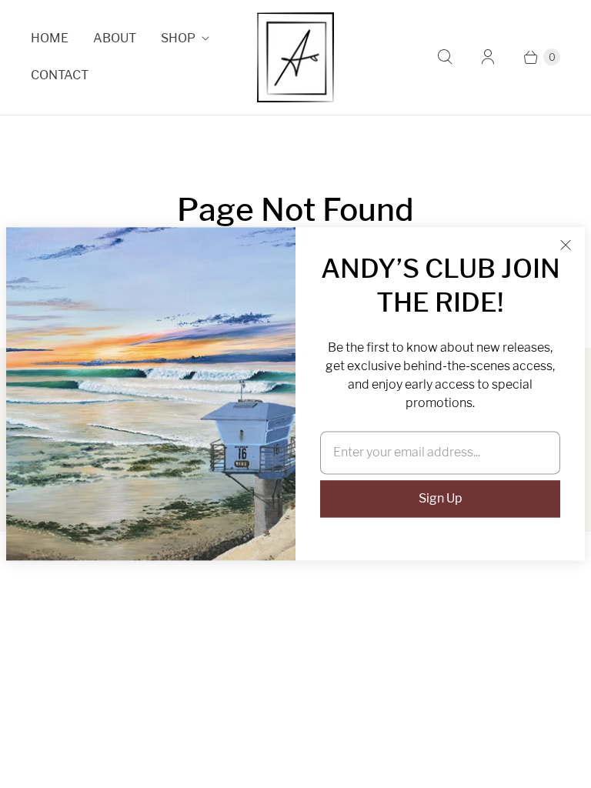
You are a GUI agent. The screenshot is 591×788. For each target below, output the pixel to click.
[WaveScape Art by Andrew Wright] (295, 57)
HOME (49, 38)
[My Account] (487, 56)
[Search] (444, 56)
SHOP (178, 38)
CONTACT (59, 75)
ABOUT (114, 38)
